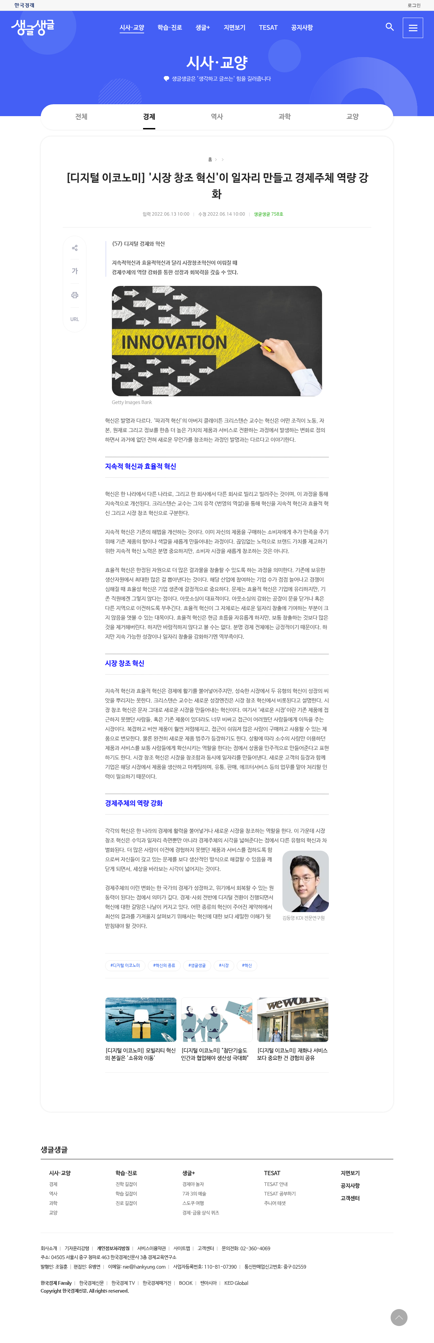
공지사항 (302, 27)
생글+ (202, 27)
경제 (149, 117)
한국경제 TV (123, 1283)
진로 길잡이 (126, 1203)
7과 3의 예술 (194, 1194)
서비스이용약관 (151, 1248)
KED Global (236, 1283)
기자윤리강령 (77, 1248)
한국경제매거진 (157, 1283)
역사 (217, 117)
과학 (285, 117)
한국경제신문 (91, 1283)
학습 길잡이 (126, 1194)
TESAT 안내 (276, 1184)
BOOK (186, 1283)
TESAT (268, 27)
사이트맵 (182, 1248)
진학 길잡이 (126, 1184)
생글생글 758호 (268, 214)
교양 (353, 117)
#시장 (224, 965)
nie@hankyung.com (144, 1267)
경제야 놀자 (193, 1184)
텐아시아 (208, 1283)
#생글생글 (197, 965)
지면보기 (234, 27)
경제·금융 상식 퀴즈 (200, 1213)
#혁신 (247, 965)
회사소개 (49, 1248)
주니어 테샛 (274, 1203)
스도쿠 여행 (193, 1203)
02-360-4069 (255, 1248)
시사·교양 (131, 27)
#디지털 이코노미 (125, 965)
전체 (81, 117)
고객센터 (206, 1248)
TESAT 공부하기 (280, 1194)
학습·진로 (169, 27)
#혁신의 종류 (164, 965)
